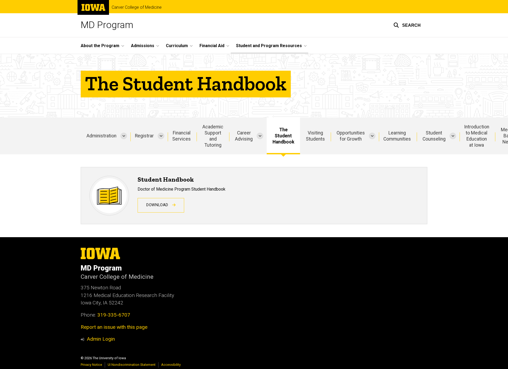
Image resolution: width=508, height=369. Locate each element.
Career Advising (244, 136)
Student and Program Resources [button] (269, 45)
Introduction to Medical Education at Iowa (476, 136)
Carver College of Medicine (137, 7)
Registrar (144, 135)
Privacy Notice (91, 365)
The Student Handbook (283, 136)
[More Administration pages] (123, 136)
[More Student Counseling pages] (452, 136)
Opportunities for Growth (351, 136)
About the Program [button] (100, 45)
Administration (101, 135)
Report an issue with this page (114, 327)
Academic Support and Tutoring (212, 136)
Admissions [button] (142, 45)
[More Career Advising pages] (260, 136)
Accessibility (171, 365)
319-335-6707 (113, 315)
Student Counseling (434, 136)
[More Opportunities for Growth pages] (372, 136)
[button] (407, 25)
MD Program (107, 25)
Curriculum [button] (177, 45)
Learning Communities (397, 136)
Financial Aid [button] (211, 45)
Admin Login (101, 339)
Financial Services (181, 136)
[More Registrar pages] (161, 136)
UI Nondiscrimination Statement (132, 365)
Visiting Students (315, 136)
